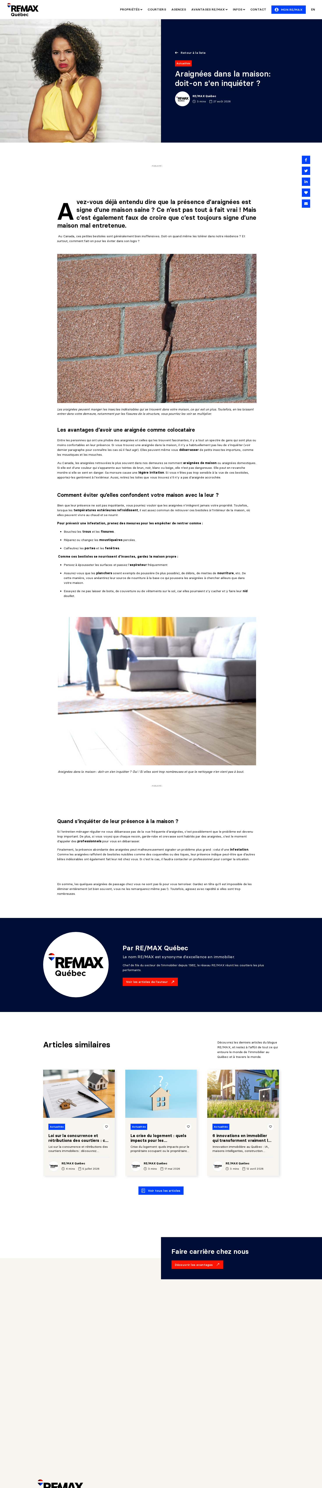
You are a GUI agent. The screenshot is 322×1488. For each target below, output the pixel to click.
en (313, 9)
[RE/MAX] (23, 9)
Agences (178, 9)
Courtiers (157, 9)
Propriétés (130, 9)
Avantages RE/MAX (208, 9)
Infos (238, 9)
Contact (258, 9)
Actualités (183, 63)
